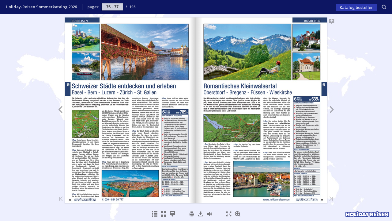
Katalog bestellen (357, 7)
